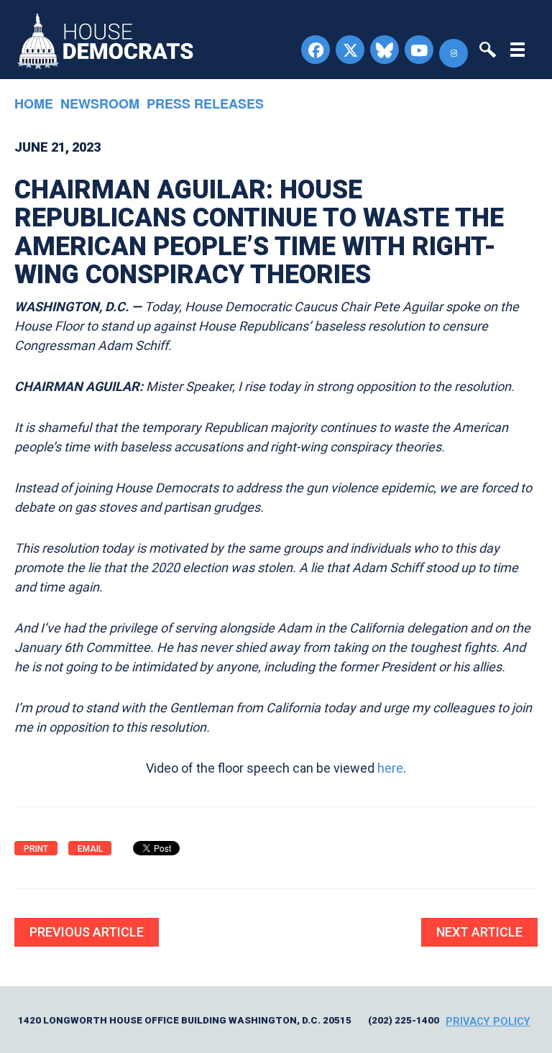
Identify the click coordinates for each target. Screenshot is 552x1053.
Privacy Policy (488, 1021)
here (390, 768)
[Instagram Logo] (453, 53)
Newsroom (99, 103)
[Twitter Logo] (350, 49)
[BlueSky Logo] (384, 49)
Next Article (479, 931)
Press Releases (205, 103)
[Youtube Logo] (419, 49)
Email (90, 849)
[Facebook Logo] (315, 49)
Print (36, 849)
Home (33, 103)
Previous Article (86, 931)
